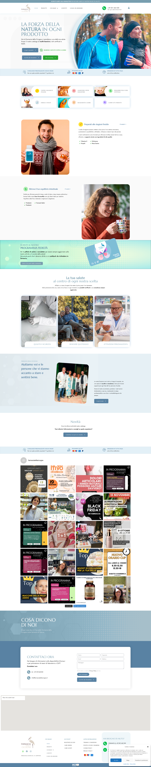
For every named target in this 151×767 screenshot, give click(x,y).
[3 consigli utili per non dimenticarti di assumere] (117, 589)
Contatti (64, 8)
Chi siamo (53, 8)
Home (36, 8)
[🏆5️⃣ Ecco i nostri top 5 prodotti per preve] (33, 589)
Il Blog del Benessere (76, 8)
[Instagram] (30, 751)
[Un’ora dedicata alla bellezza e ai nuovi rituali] (117, 534)
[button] (148, 747)
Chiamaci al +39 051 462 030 (117, 743)
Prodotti (44, 8)
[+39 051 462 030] (104, 8)
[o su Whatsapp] (105, 750)
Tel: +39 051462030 (37, 672)
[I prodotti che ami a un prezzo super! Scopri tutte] (89, 506)
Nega (127, 760)
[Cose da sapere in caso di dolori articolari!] (89, 478)
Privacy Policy (133, 763)
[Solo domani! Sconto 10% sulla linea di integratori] (89, 589)
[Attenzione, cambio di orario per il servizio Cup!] (117, 562)
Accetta (116, 760)
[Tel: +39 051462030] (28, 672)
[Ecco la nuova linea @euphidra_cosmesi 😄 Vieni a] (89, 534)
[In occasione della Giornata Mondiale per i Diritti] (61, 506)
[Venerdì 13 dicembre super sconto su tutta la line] (33, 478)
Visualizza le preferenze (141, 760)
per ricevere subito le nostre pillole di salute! (75, 1)
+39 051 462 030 (113, 8)
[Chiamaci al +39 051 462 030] (105, 743)
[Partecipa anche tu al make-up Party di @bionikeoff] (61, 534)
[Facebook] (27, 751)
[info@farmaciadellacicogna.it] (28, 678)
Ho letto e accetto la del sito (90, 671)
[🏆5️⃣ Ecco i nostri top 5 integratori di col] (89, 562)
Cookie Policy (126, 763)
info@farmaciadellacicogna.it (40, 678)
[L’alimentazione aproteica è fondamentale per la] (117, 506)
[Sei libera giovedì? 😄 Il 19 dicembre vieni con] (61, 478)
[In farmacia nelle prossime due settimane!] (117, 478)
